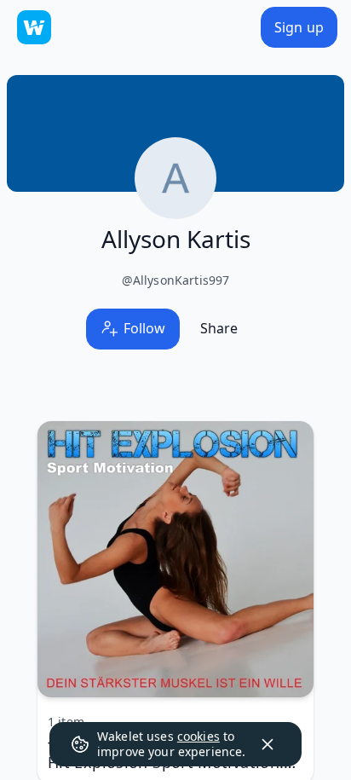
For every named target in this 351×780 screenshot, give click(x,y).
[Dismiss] (267, 744)
